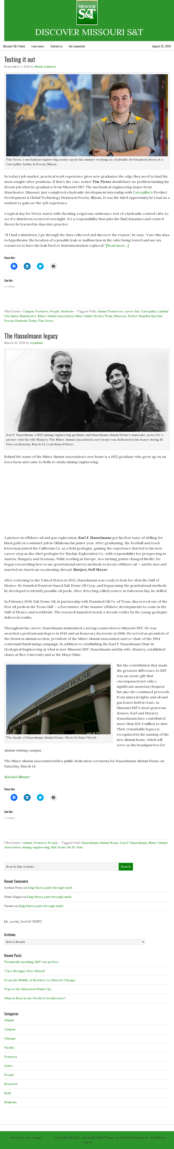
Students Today (26, 321)
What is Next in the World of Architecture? (35, 998)
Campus (28, 311)
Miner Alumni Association (56, 316)
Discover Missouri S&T (104, 12)
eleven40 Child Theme (98, 1137)
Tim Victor (45, 321)
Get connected (77, 46)
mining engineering (36, 847)
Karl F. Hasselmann (133, 843)
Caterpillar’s (143, 192)
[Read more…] (117, 245)
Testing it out (19, 59)
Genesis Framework (133, 1137)
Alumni (27, 843)
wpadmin (36, 343)
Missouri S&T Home (14, 46)
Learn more (37, 46)
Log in (87, 1142)
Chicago (10, 1038)
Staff (7, 1093)
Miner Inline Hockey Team (93, 316)
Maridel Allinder (17, 777)
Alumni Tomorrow (110, 311)
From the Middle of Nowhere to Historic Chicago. (40, 980)
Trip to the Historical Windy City (27, 989)
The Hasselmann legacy (31, 335)
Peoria (9, 321)
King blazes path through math (50, 888)
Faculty (9, 1047)
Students (67, 311)
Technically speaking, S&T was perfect (31, 962)
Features (41, 311)
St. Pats (77, 847)
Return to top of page (26, 1137)
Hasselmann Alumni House (100, 843)
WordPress (158, 1137)
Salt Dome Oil (61, 847)
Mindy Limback (45, 66)
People (55, 311)
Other (8, 1066)
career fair (132, 311)
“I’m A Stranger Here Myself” (25, 971)
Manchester (28, 316)
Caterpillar (148, 311)
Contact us (56, 46)
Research (10, 1084)
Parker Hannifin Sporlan (145, 316)
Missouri (120, 316)
